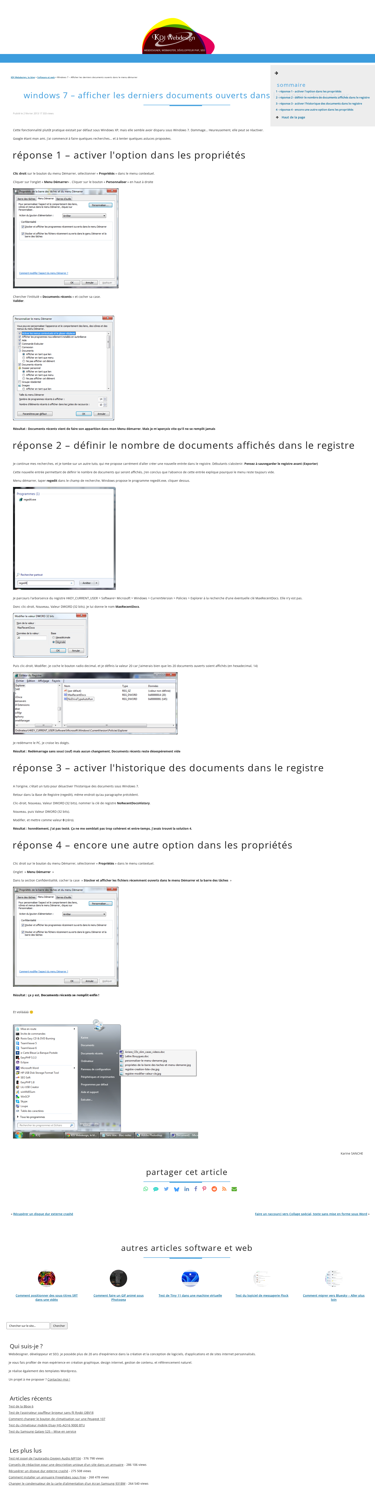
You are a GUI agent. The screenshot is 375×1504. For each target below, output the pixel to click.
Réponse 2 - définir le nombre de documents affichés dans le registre (323, 97)
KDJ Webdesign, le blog (23, 77)
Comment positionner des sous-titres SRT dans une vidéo (47, 1297)
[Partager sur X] (166, 1188)
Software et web (46, 77)
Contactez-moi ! (59, 1379)
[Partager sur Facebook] (195, 1188)
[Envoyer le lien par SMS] (156, 1188)
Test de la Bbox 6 (21, 1406)
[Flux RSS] (224, 1188)
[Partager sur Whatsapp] (145, 1188)
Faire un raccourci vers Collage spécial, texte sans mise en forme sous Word (311, 1214)
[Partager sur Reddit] (214, 1188)
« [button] (42, 1214)
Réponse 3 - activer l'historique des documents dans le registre (319, 103)
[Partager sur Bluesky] (176, 1188)
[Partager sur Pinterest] (204, 1188)
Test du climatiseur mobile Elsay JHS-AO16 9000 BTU (47, 1425)
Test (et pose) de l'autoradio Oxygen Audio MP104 (45, 1458)
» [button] (312, 1214)
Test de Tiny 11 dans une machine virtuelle (190, 1295)
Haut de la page (293, 117)
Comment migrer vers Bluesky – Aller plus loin (334, 1297)
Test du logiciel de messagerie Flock (261, 1295)
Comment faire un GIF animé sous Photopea (119, 1297)
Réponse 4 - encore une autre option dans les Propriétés (314, 109)
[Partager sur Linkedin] (186, 1188)
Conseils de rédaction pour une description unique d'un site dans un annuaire (66, 1465)
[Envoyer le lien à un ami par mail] (234, 1188)
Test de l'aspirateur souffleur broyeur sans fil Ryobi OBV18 (51, 1413)
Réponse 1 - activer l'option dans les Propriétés (308, 91)
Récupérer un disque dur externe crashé (43, 1214)
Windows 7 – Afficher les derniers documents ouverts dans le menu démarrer (187, 95)
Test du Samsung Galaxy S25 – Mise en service (42, 1431)
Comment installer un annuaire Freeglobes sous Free (47, 1477)
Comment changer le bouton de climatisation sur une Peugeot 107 (57, 1419)
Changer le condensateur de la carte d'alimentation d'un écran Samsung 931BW (67, 1483)
